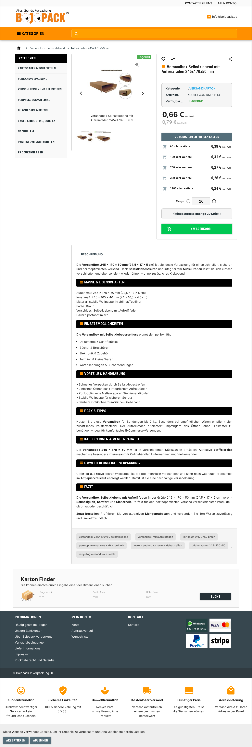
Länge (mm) (45, 592)
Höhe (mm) (152, 592)
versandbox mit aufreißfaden (155, 536)
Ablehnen (40, 740)
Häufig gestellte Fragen (31, 625)
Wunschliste (80, 636)
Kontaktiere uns (198, 3)
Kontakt (133, 625)
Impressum (22, 654)
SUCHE (215, 597)
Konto (75, 625)
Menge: (180, 201)
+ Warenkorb (201, 229)
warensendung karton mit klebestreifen (158, 545)
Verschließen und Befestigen (40, 89)
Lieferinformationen (28, 648)
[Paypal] (196, 641)
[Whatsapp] (196, 625)
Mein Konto (227, 3)
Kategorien (33, 33)
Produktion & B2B (30, 152)
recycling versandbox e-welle (97, 554)
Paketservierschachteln (36, 142)
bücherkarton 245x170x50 (208, 545)
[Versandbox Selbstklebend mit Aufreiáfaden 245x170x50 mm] (85, 137)
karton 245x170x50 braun (199, 536)
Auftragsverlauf (82, 631)
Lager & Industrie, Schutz (36, 121)
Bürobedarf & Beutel (33, 110)
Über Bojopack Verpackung (34, 636)
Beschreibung (92, 254)
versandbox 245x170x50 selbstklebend (103, 536)
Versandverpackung (32, 79)
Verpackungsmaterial (34, 100)
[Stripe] (220, 641)
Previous (80, 93)
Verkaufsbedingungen (30, 642)
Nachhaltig (26, 131)
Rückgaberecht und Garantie (35, 660)
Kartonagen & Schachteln (37, 68)
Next (142, 93)
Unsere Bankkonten (28, 631)
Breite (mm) (99, 592)
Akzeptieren (15, 740)
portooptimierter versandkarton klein (101, 545)
